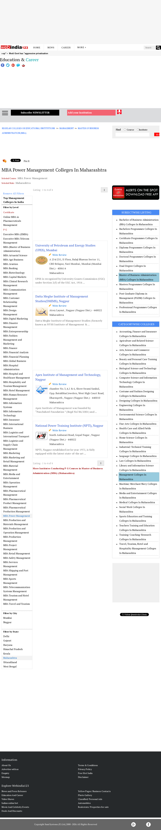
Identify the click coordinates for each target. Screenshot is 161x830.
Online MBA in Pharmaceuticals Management (12, 221)
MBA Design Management (10, 312)
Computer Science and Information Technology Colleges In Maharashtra (138, 382)
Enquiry (5, 773)
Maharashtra (10, 657)
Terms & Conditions (88, 765)
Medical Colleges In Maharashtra (137, 502)
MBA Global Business (14, 361)
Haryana (7, 644)
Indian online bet (10, 803)
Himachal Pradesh (13, 649)
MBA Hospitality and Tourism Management (15, 384)
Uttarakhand (10, 662)
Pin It (26, 161)
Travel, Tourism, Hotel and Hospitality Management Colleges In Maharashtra (137, 548)
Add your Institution (80, 112)
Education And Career (12, 795)
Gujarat (7, 640)
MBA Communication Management (14, 291)
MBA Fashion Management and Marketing (12, 339)
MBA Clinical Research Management (15, 283)
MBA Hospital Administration (11, 367)
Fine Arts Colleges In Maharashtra (137, 423)
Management (66, 128)
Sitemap (6, 777)
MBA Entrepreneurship (15, 331)
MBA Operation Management (11, 484)
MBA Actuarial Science (15, 255)
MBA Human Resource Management (15, 396)
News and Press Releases (14, 791)
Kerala (6, 653)
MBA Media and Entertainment (11, 476)
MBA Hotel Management (16, 390)
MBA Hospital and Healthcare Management (16, 375)
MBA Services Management (10, 564)
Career (66, 47)
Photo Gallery (85, 795)
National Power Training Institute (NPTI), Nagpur (69, 426)
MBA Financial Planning (16, 356)
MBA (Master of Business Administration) (16, 249)
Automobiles (84, 803)
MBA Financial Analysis (15, 352)
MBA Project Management (10, 547)
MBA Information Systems (12, 405)
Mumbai (7, 617)
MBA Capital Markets (14, 276)
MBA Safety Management (16, 557)
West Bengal (10, 666)
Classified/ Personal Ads (90, 799)
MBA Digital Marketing (15, 318)
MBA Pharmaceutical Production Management (16, 509)
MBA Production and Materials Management (15, 522)
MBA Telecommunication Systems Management (16, 589)
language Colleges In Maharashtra (138, 456)
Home (36, 47)
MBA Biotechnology (14, 272)
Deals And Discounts (12, 810)
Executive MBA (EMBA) (15, 234)
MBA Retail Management (16, 553)
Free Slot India (85, 773)
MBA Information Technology (12, 413)
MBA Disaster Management (10, 325)
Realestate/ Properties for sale (93, 806)
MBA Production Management (12, 538)
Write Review (59, 254)
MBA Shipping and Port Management (15, 572)
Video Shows (8, 799)
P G (5, 229)
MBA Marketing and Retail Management (14, 459)
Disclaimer (83, 777)
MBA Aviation (10, 264)
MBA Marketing (11, 453)
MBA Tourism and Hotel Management (16, 597)
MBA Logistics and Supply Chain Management (13, 444)
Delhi (6, 636)
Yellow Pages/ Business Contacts (94, 791)
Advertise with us (10, 769)
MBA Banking (10, 268)
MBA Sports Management (10, 580)
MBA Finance (10, 348)
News (50, 47)
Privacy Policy (85, 769)
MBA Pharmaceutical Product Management (14, 501)
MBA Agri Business (13, 259)
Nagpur (7, 622)
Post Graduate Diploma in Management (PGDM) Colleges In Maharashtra (137, 298)
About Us (6, 765)
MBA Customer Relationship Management (11, 302)
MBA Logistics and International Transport (16, 434)
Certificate (8, 212)
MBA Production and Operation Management (16, 530)
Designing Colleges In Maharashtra (138, 400)
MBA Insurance (11, 419)
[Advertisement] (80, 22)
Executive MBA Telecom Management (16, 240)
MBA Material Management (10, 467)
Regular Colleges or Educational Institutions (28, 128)
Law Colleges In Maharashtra (135, 460)
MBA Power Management (16, 515)
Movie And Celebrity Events (15, 806)
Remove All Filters (13, 193)
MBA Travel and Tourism (16, 603)
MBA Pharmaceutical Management (14, 492)
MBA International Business (13, 426)
